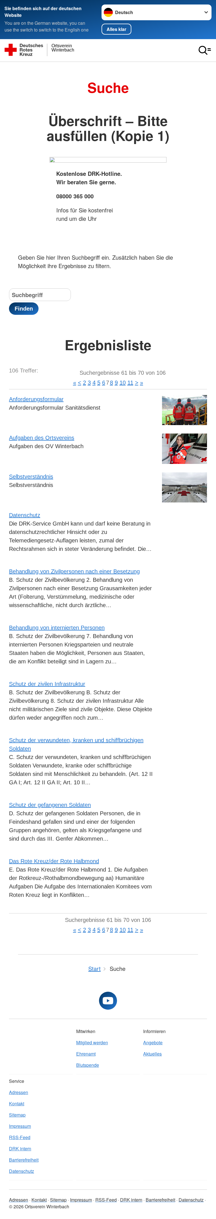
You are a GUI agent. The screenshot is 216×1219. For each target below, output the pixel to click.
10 (123, 383)
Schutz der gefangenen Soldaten (50, 805)
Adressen (18, 1092)
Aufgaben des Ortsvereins (41, 438)
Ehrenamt (86, 1053)
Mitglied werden (92, 1042)
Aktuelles (152, 1053)
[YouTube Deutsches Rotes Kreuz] (108, 1001)
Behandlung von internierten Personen (57, 628)
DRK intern (20, 1148)
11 (130, 383)
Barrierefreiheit (24, 1160)
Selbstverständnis (31, 476)
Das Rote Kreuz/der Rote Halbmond (54, 861)
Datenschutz (24, 515)
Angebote (153, 1042)
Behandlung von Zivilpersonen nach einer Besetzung (74, 571)
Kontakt (16, 1103)
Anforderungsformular (36, 399)
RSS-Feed (19, 1137)
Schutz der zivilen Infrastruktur (47, 684)
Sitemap (17, 1115)
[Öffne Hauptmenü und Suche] (205, 50)
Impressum (20, 1126)
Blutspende (87, 1065)
